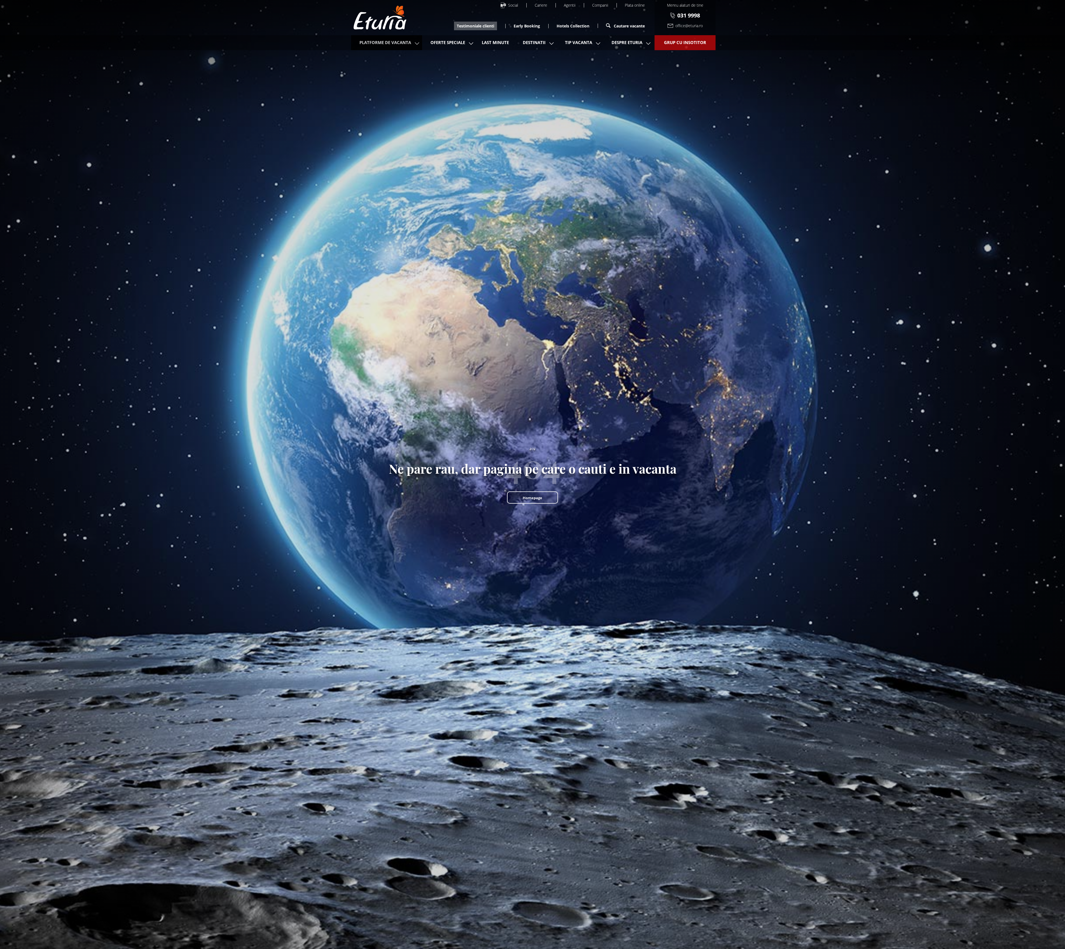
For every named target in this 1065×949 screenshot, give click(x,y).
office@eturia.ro (689, 25)
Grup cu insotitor (685, 42)
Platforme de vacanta (385, 42)
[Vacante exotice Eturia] (380, 17)
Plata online (635, 5)
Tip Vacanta (578, 42)
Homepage (532, 497)
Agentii (569, 5)
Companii (600, 5)
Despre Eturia (627, 42)
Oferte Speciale (447, 42)
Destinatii (534, 42)
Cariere (541, 5)
